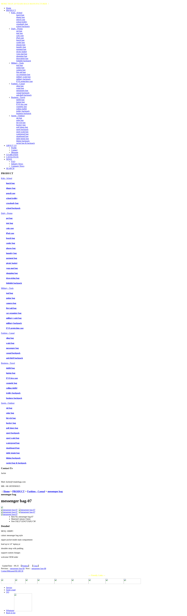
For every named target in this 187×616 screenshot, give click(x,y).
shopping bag (21, 56)
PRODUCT (11, 10)
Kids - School (16, 13)
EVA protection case (24, 81)
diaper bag (20, 17)
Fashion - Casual (18, 84)
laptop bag (20, 102)
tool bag (19, 65)
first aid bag (21, 72)
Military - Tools (17, 63)
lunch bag (20, 15)
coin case (20, 35)
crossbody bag (22, 24)
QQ (7, 592)
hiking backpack (23, 141)
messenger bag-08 (39, 568)
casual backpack (22, 93)
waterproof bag (22, 134)
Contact (14, 150)
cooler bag (20, 42)
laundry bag (21, 47)
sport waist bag (22, 132)
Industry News (17, 164)
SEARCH (10, 168)
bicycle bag (20, 122)
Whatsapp (10, 610)
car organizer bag (23, 74)
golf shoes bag (22, 127)
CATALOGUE (12, 157)
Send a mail (11, 590)
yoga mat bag (21, 54)
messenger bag (22, 90)
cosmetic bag (21, 106)
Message (14, 152)
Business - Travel (18, 97)
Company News (17, 166)
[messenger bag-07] (9, 510)
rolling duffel (21, 109)
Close (35, 566)
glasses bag (20, 45)
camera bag (20, 70)
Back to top (10, 613)
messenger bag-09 (17, 568)
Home (8, 8)
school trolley (21, 22)
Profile (14, 148)
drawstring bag (22, 58)
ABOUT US (11, 145)
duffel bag (20, 100)
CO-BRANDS (12, 155)
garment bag (21, 49)
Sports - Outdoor (18, 116)
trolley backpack (23, 111)
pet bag (19, 31)
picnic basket (21, 52)
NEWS (9, 159)
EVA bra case (21, 104)
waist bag (20, 88)
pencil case (20, 19)
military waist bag (23, 77)
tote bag (19, 33)
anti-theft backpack (24, 95)
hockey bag (21, 125)
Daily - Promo (17, 29)
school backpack (23, 26)
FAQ (13, 161)
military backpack (23, 79)
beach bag (20, 40)
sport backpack (22, 129)
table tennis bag (22, 139)
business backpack (23, 113)
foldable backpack (23, 61)
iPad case (20, 38)
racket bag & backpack (25, 143)
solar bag (20, 120)
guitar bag (20, 68)
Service (9, 587)
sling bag (20, 86)
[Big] (93, 507)
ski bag (19, 118)
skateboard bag (22, 136)
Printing (25, 566)
